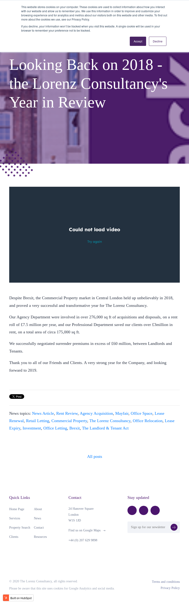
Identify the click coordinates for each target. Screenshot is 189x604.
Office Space (141, 413)
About (38, 509)
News (37, 518)
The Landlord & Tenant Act (105, 428)
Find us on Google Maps (84, 530)
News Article (43, 413)
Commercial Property (69, 420)
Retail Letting (37, 420)
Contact (39, 527)
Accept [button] (138, 41)
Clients (13, 537)
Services (14, 518)
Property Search (19, 527)
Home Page (16, 509)
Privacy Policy (170, 588)
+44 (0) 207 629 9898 (82, 540)
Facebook (132, 510)
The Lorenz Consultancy (109, 420)
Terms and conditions (166, 581)
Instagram (155, 510)
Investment (32, 428)
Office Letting (55, 428)
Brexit (74, 428)
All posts (94, 456)
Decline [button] (157, 41)
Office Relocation (147, 420)
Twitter (143, 510)
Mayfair (121, 413)
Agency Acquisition (96, 413)
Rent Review (67, 413)
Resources (40, 537)
